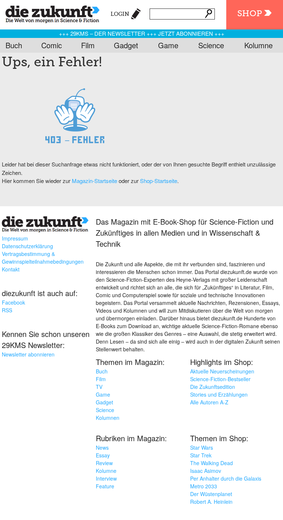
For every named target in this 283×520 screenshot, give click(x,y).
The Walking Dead (211, 463)
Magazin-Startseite (94, 181)
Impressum (15, 238)
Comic (51, 45)
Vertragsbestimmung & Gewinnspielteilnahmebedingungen (43, 257)
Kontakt (11, 269)
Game (168, 45)
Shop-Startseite (158, 181)
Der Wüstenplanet (211, 494)
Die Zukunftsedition (212, 386)
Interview (106, 478)
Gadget (126, 45)
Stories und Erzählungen (219, 394)
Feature (105, 486)
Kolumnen (107, 417)
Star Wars (201, 447)
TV (99, 386)
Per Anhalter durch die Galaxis (225, 478)
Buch (14, 45)
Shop (249, 14)
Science (211, 45)
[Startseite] (49, 13)
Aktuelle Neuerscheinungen (222, 371)
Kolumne (258, 45)
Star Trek (201, 455)
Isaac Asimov (205, 470)
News (102, 447)
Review (104, 463)
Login (120, 14)
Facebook (13, 302)
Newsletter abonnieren (28, 354)
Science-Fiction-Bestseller (220, 379)
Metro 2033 (203, 486)
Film (88, 45)
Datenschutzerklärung (27, 246)
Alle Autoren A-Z (209, 402)
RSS (7, 310)
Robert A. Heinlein (211, 501)
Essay (103, 455)
